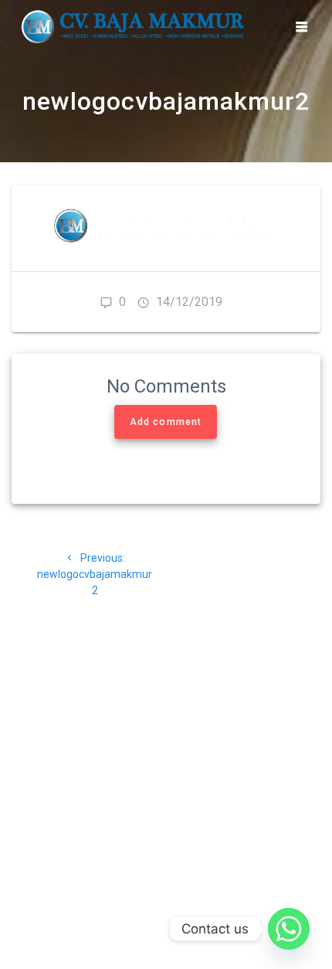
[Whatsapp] (289, 929)
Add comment (166, 421)
